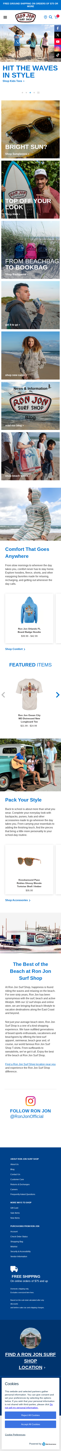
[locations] (45, 17)
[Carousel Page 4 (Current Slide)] (34, 92)
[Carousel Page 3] (30, 92)
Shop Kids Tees (10, 81)
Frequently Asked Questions (22, 1194)
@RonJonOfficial (26, 1116)
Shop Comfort (14, 649)
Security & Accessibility (20, 1251)
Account (14, 1231)
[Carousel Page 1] (22, 92)
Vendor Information (18, 1256)
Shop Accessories (16, 900)
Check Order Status (19, 1236)
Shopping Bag (16, 1241)
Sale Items (15, 1213)
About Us (14, 1164)
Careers (14, 1189)
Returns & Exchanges (20, 1184)
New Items (15, 1218)
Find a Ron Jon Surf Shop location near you (30, 1064)
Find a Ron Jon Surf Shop (30, 1361)
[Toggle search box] (51, 17)
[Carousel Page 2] (26, 92)
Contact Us (15, 1174)
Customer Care (17, 1179)
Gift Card (14, 1208)
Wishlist (13, 1247)
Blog (12, 1169)
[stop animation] (38, 92)
